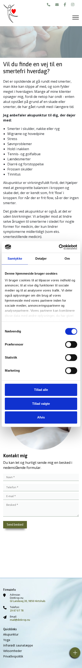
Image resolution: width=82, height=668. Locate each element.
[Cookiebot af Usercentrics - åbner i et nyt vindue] (59, 247)
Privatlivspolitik (13, 656)
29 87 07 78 (17, 610)
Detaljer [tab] (41, 258)
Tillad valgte (41, 403)
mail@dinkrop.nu (20, 619)
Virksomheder (12, 650)
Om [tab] (67, 258)
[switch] (71, 344)
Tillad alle (41, 389)
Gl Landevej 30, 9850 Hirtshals (27, 601)
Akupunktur (11, 634)
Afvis (41, 417)
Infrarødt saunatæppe (18, 645)
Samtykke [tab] (15, 258)
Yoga (6, 639)
